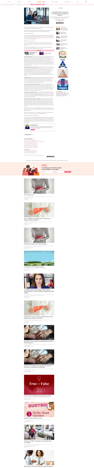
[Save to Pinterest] (59, 23)
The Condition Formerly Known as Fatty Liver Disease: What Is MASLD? (37, 219)
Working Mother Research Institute (30, 119)
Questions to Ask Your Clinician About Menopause (38, 466)
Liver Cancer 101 (29, 195)
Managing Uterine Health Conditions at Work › (31, 146)
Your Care (29, 1)
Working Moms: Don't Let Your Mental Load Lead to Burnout (64, 44)
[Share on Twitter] (58, 23)
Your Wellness (19, 1)
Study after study (45, 36)
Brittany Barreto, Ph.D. (28, 446)
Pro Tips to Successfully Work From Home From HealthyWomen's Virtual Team (64, 37)
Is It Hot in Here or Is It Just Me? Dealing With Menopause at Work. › (34, 141)
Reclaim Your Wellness (47, 53)
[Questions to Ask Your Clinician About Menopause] (39, 457)
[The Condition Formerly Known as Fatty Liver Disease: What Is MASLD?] (39, 209)
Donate (43, 4)
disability (25, 447)
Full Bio (32, 129)
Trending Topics (59, 91)
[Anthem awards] (62, 73)
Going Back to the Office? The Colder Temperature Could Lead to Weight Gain (64, 29)
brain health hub (11, 4)
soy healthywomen (19, 4)
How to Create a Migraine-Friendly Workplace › (31, 143)
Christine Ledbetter (27, 345)
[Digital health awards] (62, 54)
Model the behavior (42, 79)
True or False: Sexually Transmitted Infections (37, 396)
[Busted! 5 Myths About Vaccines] (39, 409)
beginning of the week (49, 94)
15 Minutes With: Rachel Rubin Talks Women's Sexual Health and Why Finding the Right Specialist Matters (39, 291)
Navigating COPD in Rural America (34, 267)
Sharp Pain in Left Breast (59, 92)
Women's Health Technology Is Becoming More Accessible (38, 441)
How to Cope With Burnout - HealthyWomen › (31, 147)
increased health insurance (47, 37)
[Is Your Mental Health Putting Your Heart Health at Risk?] (27, 53)
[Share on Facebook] (56, 23)
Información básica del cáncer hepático (35, 244)
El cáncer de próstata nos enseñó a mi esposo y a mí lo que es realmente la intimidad (38, 366)
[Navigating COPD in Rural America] (39, 258)
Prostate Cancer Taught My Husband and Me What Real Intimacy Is (38, 342)
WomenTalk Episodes (26, 4)
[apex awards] (62, 63)
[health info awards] (62, 84)
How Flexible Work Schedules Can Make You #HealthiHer (64, 48)
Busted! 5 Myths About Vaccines (33, 418)
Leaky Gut (64, 93)
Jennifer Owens (58, 19)
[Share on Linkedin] (61, 23)
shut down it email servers (48, 59)
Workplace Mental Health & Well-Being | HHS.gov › (30, 150)
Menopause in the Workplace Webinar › (30, 142)
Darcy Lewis (26, 198)
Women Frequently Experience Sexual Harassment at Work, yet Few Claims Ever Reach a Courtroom (64, 33)
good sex (6, 4)
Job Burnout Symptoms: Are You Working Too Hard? (64, 40)
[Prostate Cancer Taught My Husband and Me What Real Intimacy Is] (39, 332)
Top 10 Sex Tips (61, 93)
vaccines (25, 422)
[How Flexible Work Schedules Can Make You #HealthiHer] (58, 48)
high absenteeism (39, 37)
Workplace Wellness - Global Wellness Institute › (30, 151)
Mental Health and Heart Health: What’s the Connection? (33, 53)
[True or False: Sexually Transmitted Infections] (39, 384)
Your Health (8, 1)
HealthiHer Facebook (34, 112)
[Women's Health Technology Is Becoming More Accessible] (39, 432)
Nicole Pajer (26, 296)
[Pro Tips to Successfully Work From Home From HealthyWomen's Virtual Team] (58, 37)
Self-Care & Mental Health (60, 20)
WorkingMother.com (43, 118)
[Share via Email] (63, 23)
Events (3, 4)
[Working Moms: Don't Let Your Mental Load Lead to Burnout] (58, 44)
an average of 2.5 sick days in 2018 (40, 70)
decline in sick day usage (47, 68)
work (60, 21)
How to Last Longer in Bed (61, 95)
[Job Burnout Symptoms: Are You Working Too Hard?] (58, 40)
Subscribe (32, 4)
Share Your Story (37, 4)
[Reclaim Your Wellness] (41, 53)
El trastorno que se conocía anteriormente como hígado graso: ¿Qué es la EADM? (38, 317)
